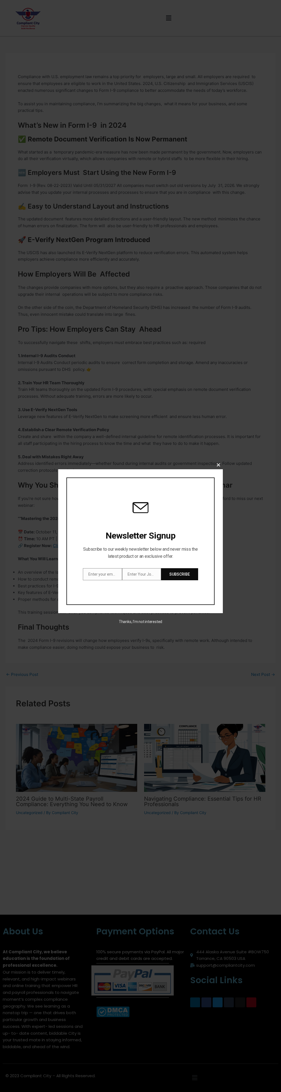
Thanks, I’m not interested (140, 621)
